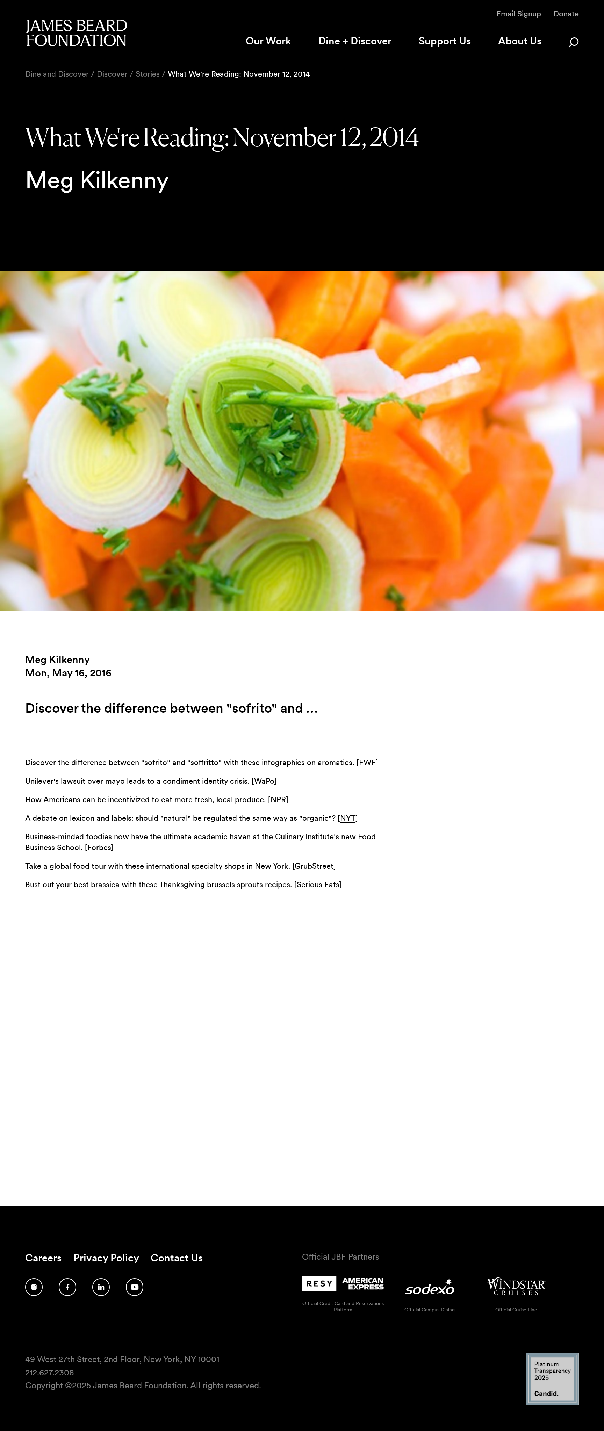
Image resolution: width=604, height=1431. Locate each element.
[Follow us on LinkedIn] (101, 1287)
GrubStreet (314, 865)
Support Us (445, 41)
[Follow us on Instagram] (34, 1287)
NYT (347, 818)
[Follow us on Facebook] (67, 1287)
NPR (278, 799)
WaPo (264, 780)
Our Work (268, 41)
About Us (519, 41)
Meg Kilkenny (57, 659)
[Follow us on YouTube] (135, 1287)
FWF (367, 762)
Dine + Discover (354, 41)
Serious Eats (318, 884)
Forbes (99, 847)
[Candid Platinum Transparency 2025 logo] (552, 1403)
